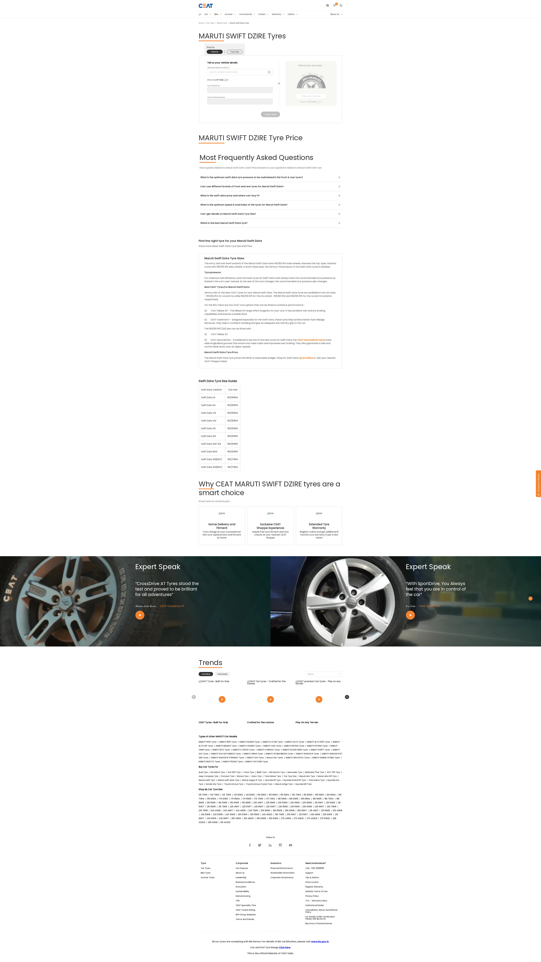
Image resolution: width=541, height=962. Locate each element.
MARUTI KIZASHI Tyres (250, 741)
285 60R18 (213, 822)
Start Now (270, 114)
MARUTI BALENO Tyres (226, 745)
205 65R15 (295, 802)
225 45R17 (234, 806)
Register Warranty (314, 886)
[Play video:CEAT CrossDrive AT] (169, 615)
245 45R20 (267, 814)
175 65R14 (235, 798)
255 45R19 (236, 818)
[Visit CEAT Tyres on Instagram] (280, 845)
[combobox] (324, 674)
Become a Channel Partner (318, 923)
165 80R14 (211, 798)
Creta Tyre (248, 772)
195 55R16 (211, 802)
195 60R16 (234, 802)
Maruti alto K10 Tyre (327, 776)
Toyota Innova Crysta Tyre (259, 784)
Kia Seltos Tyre (218, 772)
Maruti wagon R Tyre (252, 780)
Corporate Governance (281, 877)
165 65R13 (319, 794)
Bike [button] (216, 14)
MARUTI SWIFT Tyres (320, 749)
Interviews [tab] (222, 674)
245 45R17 (228, 810)
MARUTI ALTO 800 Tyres (318, 741)
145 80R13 (250, 794)
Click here (284, 947)
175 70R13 (258, 798)
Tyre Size (234, 51)
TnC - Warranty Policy (316, 900)
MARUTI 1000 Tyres (208, 741)
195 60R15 (222, 802)
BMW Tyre (262, 772)
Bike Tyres (205, 872)
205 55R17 (291, 814)
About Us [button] (335, 14)
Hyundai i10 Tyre (273, 780)
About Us (240, 872)
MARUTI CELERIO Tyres (250, 745)
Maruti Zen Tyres (275, 757)
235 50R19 (327, 814)
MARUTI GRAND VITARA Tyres (326, 757)
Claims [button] (291, 14)
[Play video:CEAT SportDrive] (439, 615)
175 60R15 (223, 798)
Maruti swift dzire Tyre (228, 780)
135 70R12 (203, 794)
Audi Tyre (203, 772)
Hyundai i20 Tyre (303, 784)
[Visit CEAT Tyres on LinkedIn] (270, 845)
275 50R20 (325, 818)
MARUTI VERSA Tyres (253, 753)
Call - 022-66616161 (314, 868)
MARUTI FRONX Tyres (233, 761)
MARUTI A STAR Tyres (273, 741)
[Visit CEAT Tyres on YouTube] (290, 845)
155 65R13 (273, 794)
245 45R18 (241, 810)
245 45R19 (230, 814)
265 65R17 (302, 810)
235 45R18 (315, 814)
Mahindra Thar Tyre (314, 772)
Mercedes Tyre (295, 772)
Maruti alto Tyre (307, 776)
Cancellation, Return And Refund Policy (321, 911)
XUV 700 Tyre (333, 772)
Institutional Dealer (314, 905)
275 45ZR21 (312, 818)
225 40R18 (337, 810)
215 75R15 (223, 806)
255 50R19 (242, 814)
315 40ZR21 (225, 822)
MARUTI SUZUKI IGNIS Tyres (295, 749)
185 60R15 (293, 798)
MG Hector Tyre (277, 772)
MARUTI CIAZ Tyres (272, 745)
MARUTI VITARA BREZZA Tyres (279, 753)
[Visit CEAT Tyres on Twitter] (259, 845)
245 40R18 (215, 810)
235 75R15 (203, 810)
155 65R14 (284, 794)
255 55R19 (254, 814)
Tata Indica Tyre (317, 780)
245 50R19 (211, 818)
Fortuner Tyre (227, 776)
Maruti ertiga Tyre (284, 784)
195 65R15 (246, 802)
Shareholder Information (282, 872)
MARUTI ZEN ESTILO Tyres (298, 757)
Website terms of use (316, 891)
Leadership (241, 877)
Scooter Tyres (207, 877)
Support (309, 872)
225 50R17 (246, 806)
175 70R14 (270, 798)
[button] (341, 5)
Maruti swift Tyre (207, 780)
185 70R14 (329, 798)
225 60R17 (271, 806)
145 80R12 (238, 794)
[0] (334, 5)
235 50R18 (205, 814)
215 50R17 (303, 814)
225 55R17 (258, 806)
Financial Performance (281, 868)
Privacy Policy (312, 896)
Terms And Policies (245, 919)
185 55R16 (282, 798)
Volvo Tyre (256, 776)
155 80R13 (308, 794)
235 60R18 (307, 806)
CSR (238, 900)
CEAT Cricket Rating (245, 910)
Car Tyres (210, 23)
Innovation (241, 886)
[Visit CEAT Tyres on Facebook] (249, 845)
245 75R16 (253, 810)
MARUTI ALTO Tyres (295, 741)
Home (201, 23)
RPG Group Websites (246, 914)
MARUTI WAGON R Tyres (307, 753)
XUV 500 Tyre (234, 772)
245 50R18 (218, 814)
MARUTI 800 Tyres (228, 741)
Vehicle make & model (218, 68)
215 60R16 (330, 802)
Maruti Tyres (222, 23)
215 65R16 (211, 806)
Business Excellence (245, 882)
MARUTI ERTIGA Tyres (294, 745)
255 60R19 (273, 818)
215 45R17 (314, 810)
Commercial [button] (245, 14)
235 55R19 (295, 806)
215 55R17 (319, 802)
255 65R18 (277, 810)
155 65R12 (262, 794)
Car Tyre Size (290, 776)
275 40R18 (286, 818)
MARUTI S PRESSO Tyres (268, 749)
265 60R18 (289, 810)
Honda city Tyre (213, 784)
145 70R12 (214, 794)
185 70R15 (279, 814)
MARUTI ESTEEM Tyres (317, 745)
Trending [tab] (205, 674)
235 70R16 (331, 806)
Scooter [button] (229, 14)
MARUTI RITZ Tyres (221, 749)
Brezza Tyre (243, 776)
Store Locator (312, 882)
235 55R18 (283, 806)
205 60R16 (283, 802)
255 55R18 (265, 810)
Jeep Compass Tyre (208, 776)
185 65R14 (305, 798)
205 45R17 (258, 802)
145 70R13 (226, 794)
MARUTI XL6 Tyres (255, 757)
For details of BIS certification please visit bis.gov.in (320, 917)
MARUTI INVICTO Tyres (209, 761)
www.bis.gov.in (320, 941)
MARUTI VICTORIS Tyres (257, 761)
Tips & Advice (312, 877)
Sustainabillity (242, 891)
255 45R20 (249, 818)
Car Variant (213, 86)
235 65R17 (319, 806)
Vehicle (214, 51)
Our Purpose (242, 868)
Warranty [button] (277, 14)
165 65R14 (331, 794)
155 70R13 (296, 794)
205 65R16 (307, 802)
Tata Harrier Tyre (272, 776)
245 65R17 (224, 818)
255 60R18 (261, 818)
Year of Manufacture (216, 97)
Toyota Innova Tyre (233, 784)
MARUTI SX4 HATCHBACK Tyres (226, 753)
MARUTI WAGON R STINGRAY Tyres (227, 757)
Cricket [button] (262, 14)
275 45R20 (299, 818)
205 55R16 (270, 802)
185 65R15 (317, 798)
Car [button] (206, 14)
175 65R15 (247, 798)
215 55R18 (325, 810)
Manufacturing (243, 896)
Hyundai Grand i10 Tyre (294, 780)
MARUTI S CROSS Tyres (244, 749)
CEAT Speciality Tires (246, 905)
